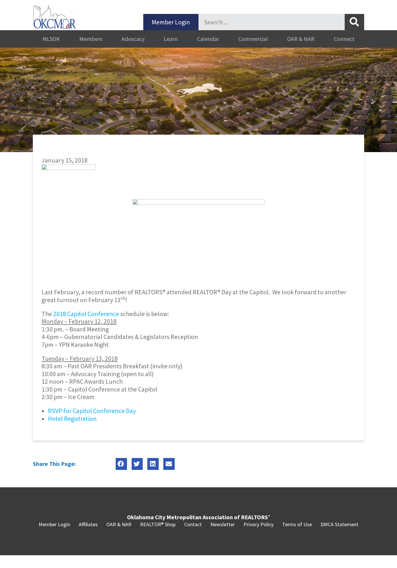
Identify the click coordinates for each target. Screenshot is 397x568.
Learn (171, 38)
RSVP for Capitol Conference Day (92, 411)
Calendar (208, 38)
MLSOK (51, 38)
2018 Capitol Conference (86, 314)
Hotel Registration (72, 418)
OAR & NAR (300, 38)
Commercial (253, 38)
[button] (121, 464)
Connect (344, 38)
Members (90, 38)
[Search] (354, 22)
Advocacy (132, 38)
